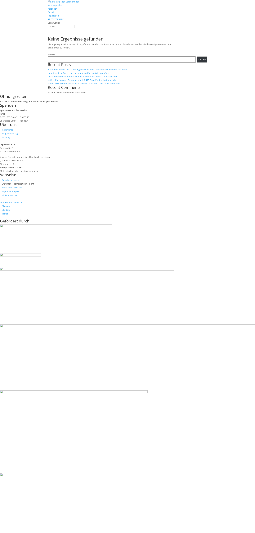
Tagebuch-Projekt (10, 191)
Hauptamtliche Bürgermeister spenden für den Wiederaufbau (78, 73)
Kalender (52, 8)
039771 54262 (56, 19)
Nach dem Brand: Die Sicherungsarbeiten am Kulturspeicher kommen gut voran (87, 69)
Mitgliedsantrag (10, 133)
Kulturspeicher (55, 5)
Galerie (51, 12)
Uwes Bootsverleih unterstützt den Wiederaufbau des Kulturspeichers (82, 76)
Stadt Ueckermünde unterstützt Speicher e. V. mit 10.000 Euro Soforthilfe (84, 83)
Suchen (51, 54)
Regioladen (53, 15)
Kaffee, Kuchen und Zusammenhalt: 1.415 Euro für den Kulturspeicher (83, 80)
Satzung (6, 137)
